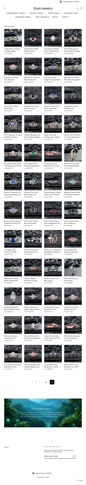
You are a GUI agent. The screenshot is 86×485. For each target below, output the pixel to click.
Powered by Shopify (43, 477)
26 (46, 382)
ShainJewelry (43, 8)
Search (6, 447)
